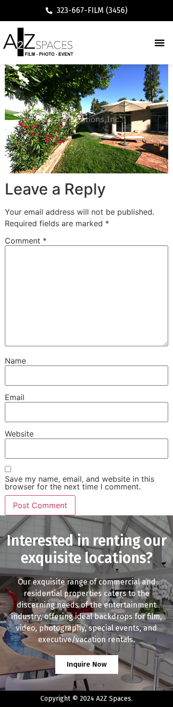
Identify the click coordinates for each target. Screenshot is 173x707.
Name (15, 361)
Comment (26, 240)
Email (15, 397)
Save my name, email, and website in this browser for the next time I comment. (79, 482)
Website (19, 434)
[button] (159, 43)
